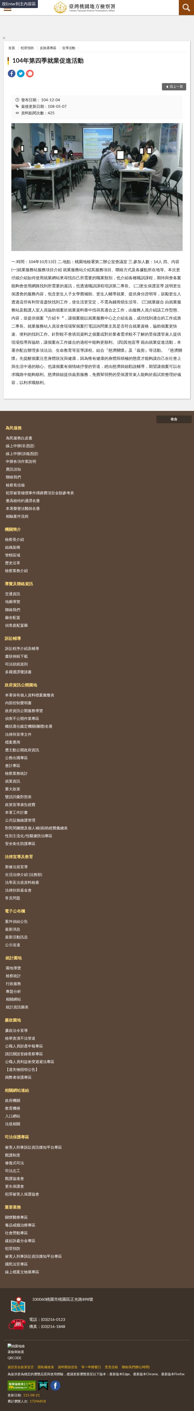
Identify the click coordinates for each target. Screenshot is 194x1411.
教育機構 (12, 1108)
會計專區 (12, 766)
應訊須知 (13, 469)
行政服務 (13, 984)
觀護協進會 (14, 1179)
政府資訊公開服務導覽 (24, 711)
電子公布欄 (15, 911)
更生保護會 (14, 1186)
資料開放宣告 (68, 1367)
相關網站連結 (17, 1090)
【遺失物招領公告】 (22, 1070)
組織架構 (12, 547)
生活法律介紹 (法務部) (23, 875)
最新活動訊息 (16, 937)
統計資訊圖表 (17, 1007)
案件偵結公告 (16, 922)
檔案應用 (12, 742)
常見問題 (12, 898)
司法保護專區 (17, 1137)
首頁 (11, 48)
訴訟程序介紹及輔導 (22, 649)
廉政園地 (13, 1020)
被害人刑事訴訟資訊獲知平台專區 (33, 1147)
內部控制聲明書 (18, 703)
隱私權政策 (46, 1367)
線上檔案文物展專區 (22, 1272)
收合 (174, 419)
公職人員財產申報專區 (24, 1046)
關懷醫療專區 (16, 1217)
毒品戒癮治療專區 (20, 1225)
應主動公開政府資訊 (22, 750)
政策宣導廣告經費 (20, 805)
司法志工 (12, 1171)
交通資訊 (12, 594)
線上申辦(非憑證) (20, 446)
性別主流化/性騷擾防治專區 (28, 836)
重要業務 (13, 1207)
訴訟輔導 (13, 639)
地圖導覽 (12, 602)
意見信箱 (111, 1367)
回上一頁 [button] (176, 86)
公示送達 (12, 945)
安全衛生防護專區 (20, 844)
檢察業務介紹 (16, 571)
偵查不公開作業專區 (22, 719)
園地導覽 (13, 968)
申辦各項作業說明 (21, 462)
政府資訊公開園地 (21, 685)
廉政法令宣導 (16, 1031)
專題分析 (13, 992)
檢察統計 (13, 976)
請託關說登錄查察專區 (24, 1054)
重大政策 (12, 789)
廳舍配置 (12, 618)
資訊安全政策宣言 (21, 1367)
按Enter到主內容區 (19, 4)
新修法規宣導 (16, 867)
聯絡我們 (13, 477)
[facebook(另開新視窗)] (55, 1387)
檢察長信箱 (15, 485)
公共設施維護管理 (20, 820)
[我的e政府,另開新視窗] (43, 1387)
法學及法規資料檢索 (22, 883)
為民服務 (14, 428)
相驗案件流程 (17, 516)
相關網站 (13, 999)
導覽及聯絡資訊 (19, 584)
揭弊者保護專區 (18, 1077)
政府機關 (12, 1101)
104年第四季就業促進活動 (48, 61)
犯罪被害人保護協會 (22, 1194)
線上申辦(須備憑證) (22, 454)
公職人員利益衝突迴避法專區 (29, 1062)
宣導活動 (68, 48)
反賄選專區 (48, 48)
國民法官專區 (16, 1264)
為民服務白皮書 (19, 438)
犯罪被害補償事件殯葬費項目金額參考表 (40, 493)
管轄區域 (12, 555)
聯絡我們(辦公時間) (136, 1367)
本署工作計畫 (16, 813)
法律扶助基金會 (18, 890)
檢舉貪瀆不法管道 (20, 1038)
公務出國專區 (16, 758)
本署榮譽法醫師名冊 (23, 509)
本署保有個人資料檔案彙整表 (29, 695)
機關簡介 (13, 529)
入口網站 (12, 1116)
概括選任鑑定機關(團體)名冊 (29, 726)
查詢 (186, 7)
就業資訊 (12, 781)
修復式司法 (14, 1163)
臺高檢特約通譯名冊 (23, 501)
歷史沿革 (12, 563)
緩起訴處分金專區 (20, 1241)
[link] (11, 74)
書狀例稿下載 (16, 656)
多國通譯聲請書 (18, 672)
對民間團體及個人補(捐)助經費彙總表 (36, 828)
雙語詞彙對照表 (18, 797)
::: (4, 37)
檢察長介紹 (14, 540)
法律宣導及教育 (19, 857)
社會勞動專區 (16, 1233)
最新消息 (12, 929)
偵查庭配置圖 (16, 625)
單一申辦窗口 (91, 1367)
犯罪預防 (27, 48)
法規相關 (12, 1124)
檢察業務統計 (16, 773)
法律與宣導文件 (18, 734)
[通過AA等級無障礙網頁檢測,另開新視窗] (22, 1387)
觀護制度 (12, 1155)
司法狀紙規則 (16, 664)
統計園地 (14, 958)
